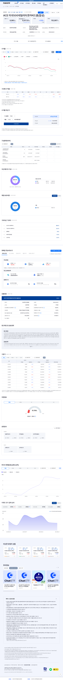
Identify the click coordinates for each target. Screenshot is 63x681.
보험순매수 (11, 472)
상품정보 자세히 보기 (31, 35)
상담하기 (56, 669)
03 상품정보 (48, 41)
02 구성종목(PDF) (32, 41)
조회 (53, 52)
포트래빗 (16, 3)
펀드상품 (33, 3)
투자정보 (39, 3)
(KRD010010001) (5, 157)
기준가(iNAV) (21, 18)
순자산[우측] (16, 56)
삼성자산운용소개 (7, 665)
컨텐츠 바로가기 (31, 0)
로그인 (57, 3)
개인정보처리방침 (27, 665)
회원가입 (61, 3)
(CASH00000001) (5, 160)
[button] (58, 567)
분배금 (41, 12)
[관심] (14, 556)
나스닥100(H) (35, 56)
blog (50, 669)
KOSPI (22, 56)
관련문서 (47, 12)
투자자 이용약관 (14, 665)
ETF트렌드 (28, 3)
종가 (10, 56)
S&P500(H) (28, 56)
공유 (58, 12)
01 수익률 (16, 41)
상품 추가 (59, 52)
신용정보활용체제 (34, 665)
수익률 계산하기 (16, 123)
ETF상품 (21, 3)
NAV (6, 56)
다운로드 (15, 437)
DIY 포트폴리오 (45, 4)
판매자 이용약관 (21, 665)
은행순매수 (17, 472)
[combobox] (12, 116)
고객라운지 (52, 3)
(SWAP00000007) (6, 149)
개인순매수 (5, 472)
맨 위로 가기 (60, 674)
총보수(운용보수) (45, 27)
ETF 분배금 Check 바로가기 (56, 250)
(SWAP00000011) (5, 153)
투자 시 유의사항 (10, 599)
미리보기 (8, 437)
